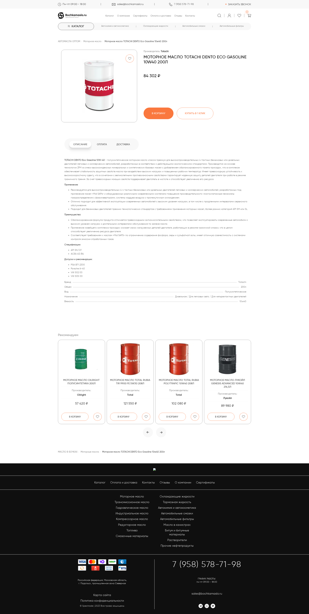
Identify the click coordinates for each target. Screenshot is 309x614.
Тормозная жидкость (177, 502)
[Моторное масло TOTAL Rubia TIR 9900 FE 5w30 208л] (130, 359)
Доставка (123, 144)
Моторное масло (92, 41)
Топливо (132, 530)
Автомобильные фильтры (232, 26)
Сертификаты (140, 15)
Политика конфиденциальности (102, 600)
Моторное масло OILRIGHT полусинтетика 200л (81, 381)
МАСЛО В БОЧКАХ (67, 451)
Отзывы (178, 15)
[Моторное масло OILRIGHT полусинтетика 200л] (81, 359)
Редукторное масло (132, 525)
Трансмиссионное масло (132, 502)
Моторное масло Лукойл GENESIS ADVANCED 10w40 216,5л (227, 383)
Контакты (190, 15)
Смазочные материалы (132, 536)
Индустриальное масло (132, 513)
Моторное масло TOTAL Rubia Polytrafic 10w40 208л (179, 381)
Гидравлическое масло (132, 507)
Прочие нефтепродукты (177, 545)
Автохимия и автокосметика (115, 26)
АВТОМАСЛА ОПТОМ (69, 41)
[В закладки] (130, 59)
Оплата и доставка (160, 15)
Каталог (109, 15)
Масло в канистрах (177, 525)
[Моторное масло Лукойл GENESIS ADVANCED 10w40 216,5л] (227, 359)
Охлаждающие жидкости (155, 26)
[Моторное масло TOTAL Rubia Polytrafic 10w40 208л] (179, 359)
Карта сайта (102, 595)
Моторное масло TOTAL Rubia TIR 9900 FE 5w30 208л (130, 381)
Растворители (177, 540)
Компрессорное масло (132, 519)
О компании (123, 15)
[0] (249, 15)
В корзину (75, 416)
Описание (80, 144)
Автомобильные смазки (193, 26)
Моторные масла (90, 451)
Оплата (102, 144)
